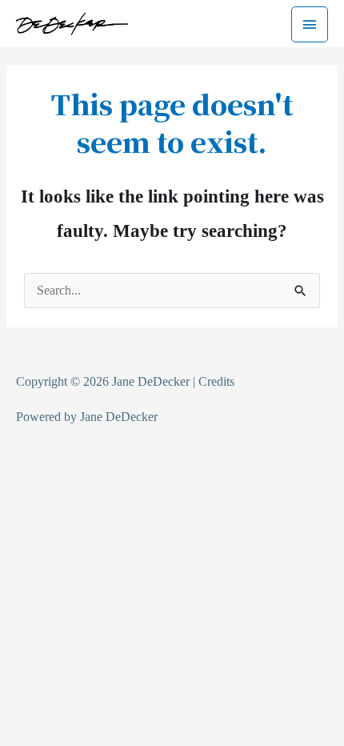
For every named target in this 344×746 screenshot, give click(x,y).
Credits (216, 381)
